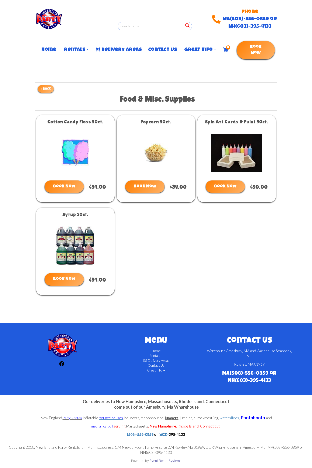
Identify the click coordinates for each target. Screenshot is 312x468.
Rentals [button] (75, 50)
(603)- (164, 434)
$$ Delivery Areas (118, 50)
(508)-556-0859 (140, 434)
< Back (46, 89)
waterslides (229, 418)
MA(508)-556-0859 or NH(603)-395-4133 (250, 23)
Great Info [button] (199, 50)
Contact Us (162, 50)
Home (48, 50)
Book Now (255, 50)
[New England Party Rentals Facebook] (61, 364)
